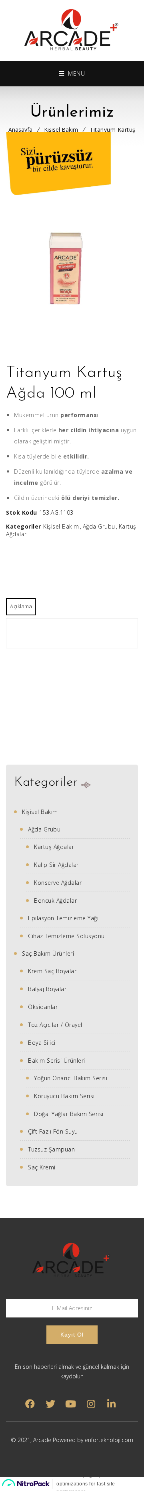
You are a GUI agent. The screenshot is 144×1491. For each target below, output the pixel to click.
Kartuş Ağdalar (54, 847)
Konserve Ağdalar (58, 882)
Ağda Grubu (99, 526)
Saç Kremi (42, 1167)
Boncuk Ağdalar (55, 900)
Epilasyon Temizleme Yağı (63, 918)
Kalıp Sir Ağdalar (56, 864)
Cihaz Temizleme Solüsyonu (66, 936)
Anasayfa (20, 129)
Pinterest (71, 1404)
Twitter (50, 1404)
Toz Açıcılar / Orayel (55, 1024)
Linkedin (111, 1404)
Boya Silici (42, 1042)
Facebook (30, 1404)
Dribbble (91, 1404)
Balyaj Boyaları (48, 989)
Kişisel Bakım (61, 129)
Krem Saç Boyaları (53, 971)
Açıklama (21, 606)
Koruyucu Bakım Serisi (64, 1096)
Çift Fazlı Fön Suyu (53, 1131)
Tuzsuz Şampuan (51, 1149)
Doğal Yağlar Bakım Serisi (69, 1114)
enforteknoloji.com (109, 1440)
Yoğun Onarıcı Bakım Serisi (70, 1078)
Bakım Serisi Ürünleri (56, 1060)
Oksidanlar (43, 1007)
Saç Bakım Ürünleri (48, 953)
